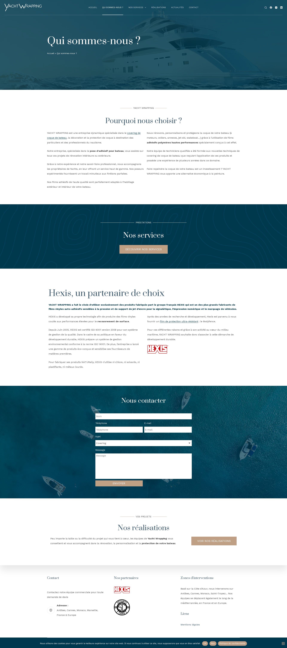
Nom (98, 409)
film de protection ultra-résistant (179, 321)
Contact (194, 7)
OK (205, 643)
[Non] (283, 643)
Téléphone (101, 423)
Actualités (177, 7)
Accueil (92, 7)
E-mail (147, 423)
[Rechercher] (266, 7)
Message (100, 450)
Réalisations (158, 7)
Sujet (98, 436)
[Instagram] (276, 7)
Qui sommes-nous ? (112, 7)
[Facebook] (271, 7)
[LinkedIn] (281, 7)
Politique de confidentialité (232, 643)
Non (213, 643)
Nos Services (135, 7)
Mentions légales (190, 624)
